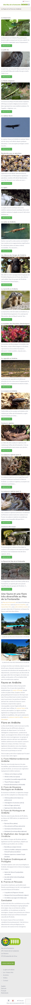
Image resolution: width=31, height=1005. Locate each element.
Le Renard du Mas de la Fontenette (13, 561)
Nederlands (4, 993)
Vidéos (5, 978)
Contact (5, 980)
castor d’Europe (17, 690)
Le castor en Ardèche (8, 222)
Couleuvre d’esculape (8, 527)
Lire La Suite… (6, 45)
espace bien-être (6, 607)
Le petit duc (5, 50)
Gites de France (6, 604)
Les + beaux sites (8, 972)
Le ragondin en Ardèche (9, 358)
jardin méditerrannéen (21, 607)
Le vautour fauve (6, 116)
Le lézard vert (6, 18)
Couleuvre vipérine (7, 423)
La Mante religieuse (7, 81)
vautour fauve (20, 708)
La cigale (4, 188)
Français (26, 1)
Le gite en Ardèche (8, 969)
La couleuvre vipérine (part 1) (11, 491)
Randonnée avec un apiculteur (11, 153)
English (3, 986)
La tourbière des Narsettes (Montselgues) (15, 324)
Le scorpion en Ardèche (9, 391)
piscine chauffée (21, 604)
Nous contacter (8, 963)
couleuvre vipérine (14, 717)
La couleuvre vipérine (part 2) (11, 455)
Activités (6, 975)
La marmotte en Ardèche (9, 289)
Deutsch (3, 988)
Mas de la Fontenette (9, 602)
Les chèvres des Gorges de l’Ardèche (13, 255)
